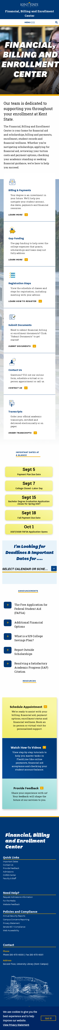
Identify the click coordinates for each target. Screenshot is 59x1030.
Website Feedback (11, 904)
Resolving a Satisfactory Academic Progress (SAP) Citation (31, 667)
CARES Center (9, 875)
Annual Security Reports (14, 915)
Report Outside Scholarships (24, 652)
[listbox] (29, 569)
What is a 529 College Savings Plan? (28, 638)
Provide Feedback (11, 868)
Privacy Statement (11, 923)
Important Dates (10, 861)
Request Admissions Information (18, 897)
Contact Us (8, 864)
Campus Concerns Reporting (16, 919)
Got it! (48, 1018)
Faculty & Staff (9, 878)
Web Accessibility (11, 930)
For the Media (9, 900)
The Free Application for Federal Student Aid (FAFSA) (30, 609)
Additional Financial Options (28, 624)
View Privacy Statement (16, 1025)
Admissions (8, 871)
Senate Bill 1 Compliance (14, 926)
